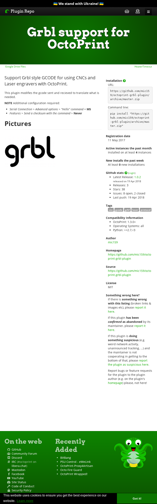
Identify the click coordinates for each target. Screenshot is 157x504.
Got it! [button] (137, 498)
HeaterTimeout (144, 66)
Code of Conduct (23, 486)
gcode (118, 209)
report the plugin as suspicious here (128, 362)
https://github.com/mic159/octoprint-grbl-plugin (129, 256)
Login (132, 172)
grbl (127, 209)
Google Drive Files (15, 66)
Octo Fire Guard (71, 470)
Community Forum (24, 453)
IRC (14, 462)
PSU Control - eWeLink (75, 462)
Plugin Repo (22, 11)
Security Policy (21, 490)
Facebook (18, 474)
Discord (17, 458)
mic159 (113, 242)
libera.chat (19, 466)
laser (135, 209)
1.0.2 (137, 177)
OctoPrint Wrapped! (73, 474)
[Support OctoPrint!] (137, 11)
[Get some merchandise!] (126, 11)
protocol (146, 209)
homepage (115, 383)
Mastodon (18, 470)
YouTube (18, 478)
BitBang (65, 458)
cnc (111, 209)
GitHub (16, 449)
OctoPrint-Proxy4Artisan (76, 466)
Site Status (19, 482)
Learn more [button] (25, 501)
